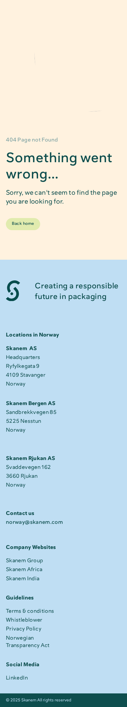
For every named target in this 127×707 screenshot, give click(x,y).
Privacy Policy (23, 628)
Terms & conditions (30, 611)
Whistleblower (24, 620)
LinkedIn (17, 678)
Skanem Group (24, 560)
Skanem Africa (24, 569)
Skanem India (22, 578)
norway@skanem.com (34, 522)
